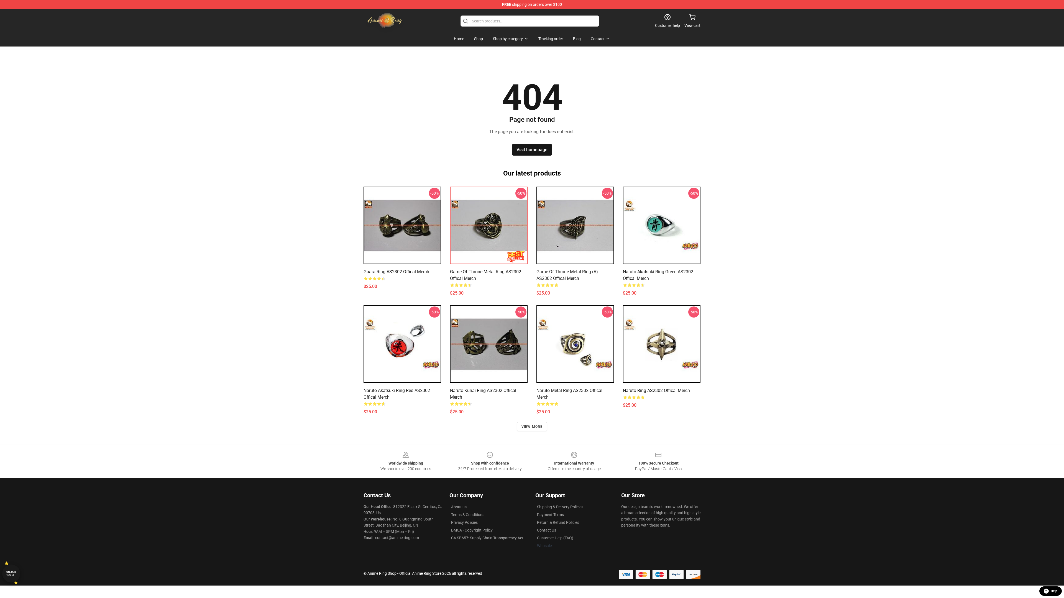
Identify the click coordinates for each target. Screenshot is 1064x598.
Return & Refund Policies (558, 522)
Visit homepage (532, 149)
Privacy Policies (464, 522)
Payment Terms (550, 514)
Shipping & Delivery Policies (560, 507)
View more (532, 427)
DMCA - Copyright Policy (472, 530)
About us (459, 507)
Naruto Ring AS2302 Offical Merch (656, 390)
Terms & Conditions (467, 514)
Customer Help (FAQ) (555, 538)
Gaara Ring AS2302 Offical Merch (396, 271)
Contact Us (546, 530)
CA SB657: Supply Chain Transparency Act (487, 538)
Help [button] (1054, 591)
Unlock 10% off (11, 573)
